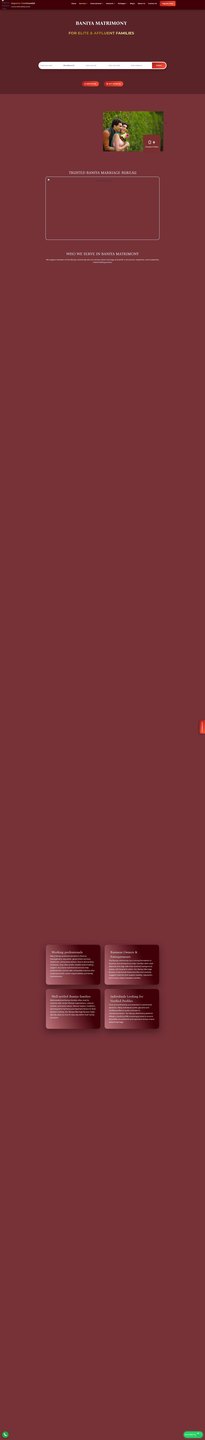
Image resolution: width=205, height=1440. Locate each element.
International (95, 3)
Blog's (132, 3)
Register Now (167, 3)
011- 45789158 (115, 84)
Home (73, 3)
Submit (159, 65)
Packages (121, 3)
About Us (141, 3)
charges (202, 727)
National (109, 3)
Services (82, 3)
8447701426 (91, 84)
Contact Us (152, 3)
